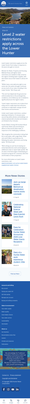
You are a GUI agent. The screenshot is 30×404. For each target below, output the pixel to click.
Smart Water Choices (7, 314)
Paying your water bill (7, 291)
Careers (4, 338)
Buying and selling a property (9, 300)
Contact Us (5, 375)
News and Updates (8, 27)
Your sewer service (7, 317)
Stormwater (5, 324)
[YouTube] (13, 389)
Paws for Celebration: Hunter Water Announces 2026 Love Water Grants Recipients (19, 234)
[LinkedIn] (17, 389)
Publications (5, 344)
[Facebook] (4, 389)
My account (5, 288)
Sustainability (5, 321)
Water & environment (8, 305)
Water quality (5, 311)
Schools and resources (8, 341)
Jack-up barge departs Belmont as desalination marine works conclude (20, 188)
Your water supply (6, 308)
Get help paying (6, 294)
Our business (5, 332)
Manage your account (7, 297)
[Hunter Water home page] (3, 3)
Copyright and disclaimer (9, 378)
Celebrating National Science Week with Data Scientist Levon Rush (19, 210)
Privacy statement (15, 375)
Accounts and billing (8, 285)
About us (4, 329)
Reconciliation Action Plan (8, 335)
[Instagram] (8, 389)
